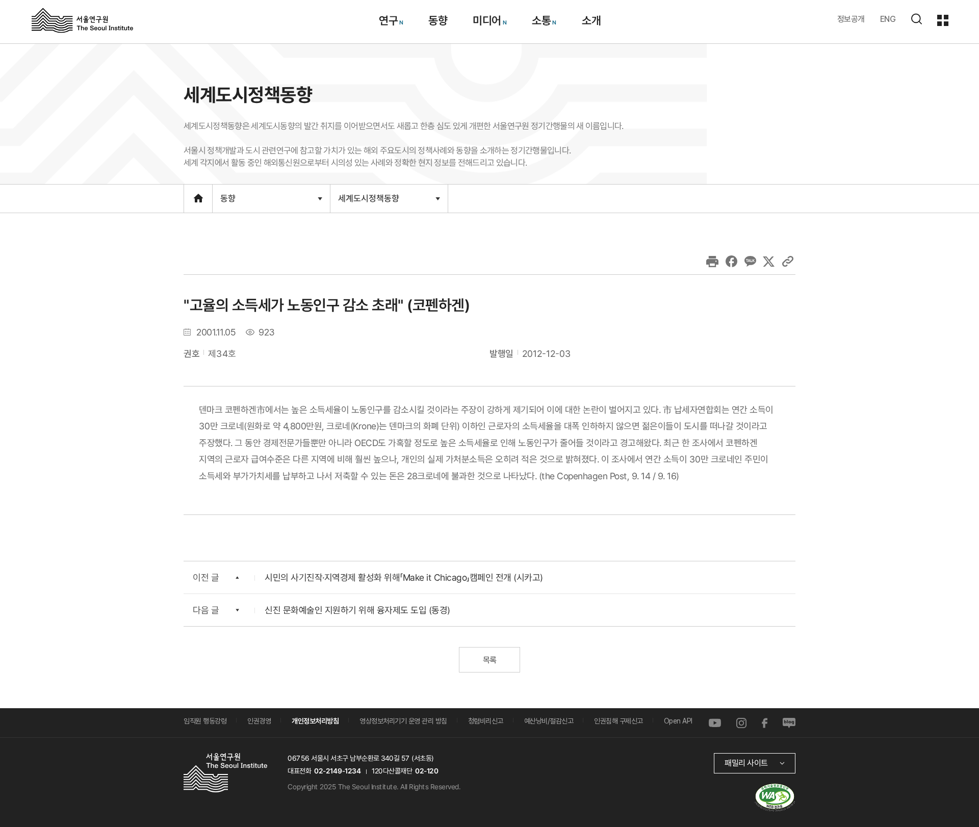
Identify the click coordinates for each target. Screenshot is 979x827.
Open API (678, 721)
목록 (489, 660)
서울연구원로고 (82, 20)
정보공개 (851, 19)
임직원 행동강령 (205, 721)
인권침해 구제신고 (618, 721)
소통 (541, 20)
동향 (437, 20)
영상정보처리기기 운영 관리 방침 (403, 721)
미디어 (487, 20)
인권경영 (259, 721)
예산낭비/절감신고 (549, 721)
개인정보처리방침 (315, 721)
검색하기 (916, 18)
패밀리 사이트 (746, 763)
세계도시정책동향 (368, 202)
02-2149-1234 (337, 771)
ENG (888, 19)
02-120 (426, 771)
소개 (590, 20)
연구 (387, 20)
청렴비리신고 (485, 721)
